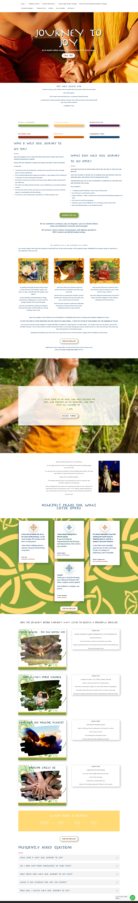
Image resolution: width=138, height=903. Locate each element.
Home (23, 4)
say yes (68, 56)
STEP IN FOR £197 (69, 341)
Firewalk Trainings (27, 8)
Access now (69, 416)
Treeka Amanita (61, 597)
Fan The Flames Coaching (100, 561)
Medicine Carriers (34, 4)
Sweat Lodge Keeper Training (67, 4)
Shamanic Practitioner (28, 559)
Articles (50, 8)
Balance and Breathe (63, 555)
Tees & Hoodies (60, 8)
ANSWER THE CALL (69, 215)
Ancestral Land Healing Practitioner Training (93, 4)
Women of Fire (41, 8)
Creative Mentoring (48, 4)
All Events (70, 8)
